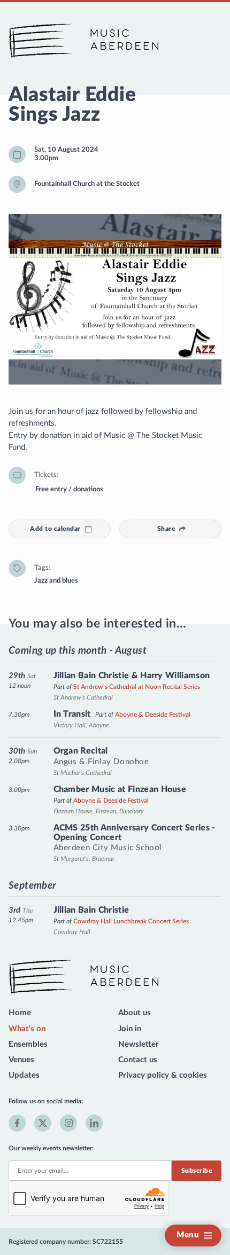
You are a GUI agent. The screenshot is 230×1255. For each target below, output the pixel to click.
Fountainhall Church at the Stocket (87, 183)
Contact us (137, 1060)
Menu (188, 1235)
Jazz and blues (56, 580)
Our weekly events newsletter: (51, 1148)
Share (166, 528)
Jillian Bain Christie (91, 910)
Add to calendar (55, 528)
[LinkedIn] (94, 1123)
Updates (24, 1075)
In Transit (72, 714)
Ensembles (28, 1044)
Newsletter (138, 1044)
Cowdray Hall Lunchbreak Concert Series (131, 921)
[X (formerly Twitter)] (42, 1123)
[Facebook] (17, 1123)
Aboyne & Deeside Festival (152, 714)
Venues (21, 1060)
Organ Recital (80, 751)
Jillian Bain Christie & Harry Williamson (131, 675)
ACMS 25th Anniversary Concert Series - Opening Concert (134, 832)
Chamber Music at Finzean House (120, 789)
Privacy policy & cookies (162, 1075)
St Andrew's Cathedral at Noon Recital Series (136, 687)
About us (134, 1013)
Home (20, 1013)
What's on (27, 1029)
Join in (129, 1029)
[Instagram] (68, 1123)
